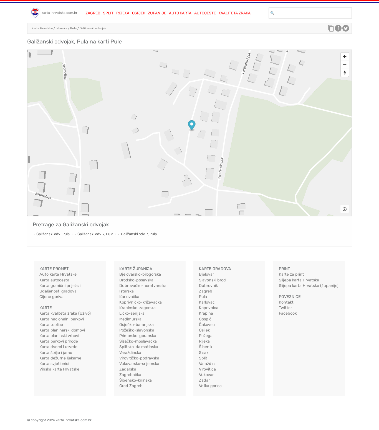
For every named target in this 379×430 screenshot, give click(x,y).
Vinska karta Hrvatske (59, 369)
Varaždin (207, 363)
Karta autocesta (54, 280)
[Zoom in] (345, 57)
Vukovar (206, 374)
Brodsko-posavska (136, 280)
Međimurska (130, 319)
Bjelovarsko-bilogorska (140, 274)
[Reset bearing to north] (345, 73)
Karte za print (291, 274)
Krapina (206, 313)
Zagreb (92, 13)
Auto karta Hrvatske (58, 274)
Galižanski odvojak (93, 28)
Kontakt (286, 302)
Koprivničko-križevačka (140, 302)
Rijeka (122, 13)
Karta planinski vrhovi (59, 335)
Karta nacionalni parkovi (61, 319)
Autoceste (205, 13)
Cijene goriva (51, 296)
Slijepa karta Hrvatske (299, 280)
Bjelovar (206, 274)
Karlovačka (129, 296)
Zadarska (127, 369)
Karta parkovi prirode (58, 341)
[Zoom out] (345, 65)
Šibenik (205, 346)
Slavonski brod (212, 280)
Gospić (205, 319)
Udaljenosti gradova (58, 291)
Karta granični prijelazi (59, 285)
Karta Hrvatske (42, 28)
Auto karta (180, 13)
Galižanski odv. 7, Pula (95, 234)
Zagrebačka (130, 374)
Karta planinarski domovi (62, 330)
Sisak (203, 352)
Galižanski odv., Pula (53, 234)
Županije (157, 13)
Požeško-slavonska (136, 330)
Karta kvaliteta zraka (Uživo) (65, 313)
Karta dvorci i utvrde (58, 346)
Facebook (288, 313)
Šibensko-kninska (135, 380)
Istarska (61, 28)
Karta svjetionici (54, 363)
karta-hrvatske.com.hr (59, 13)
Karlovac (207, 302)
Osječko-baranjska (136, 324)
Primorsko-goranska (137, 335)
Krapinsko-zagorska (137, 307)
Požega (206, 335)
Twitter (285, 307)
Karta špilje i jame (55, 352)
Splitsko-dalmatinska (138, 346)
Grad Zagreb (131, 386)
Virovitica (207, 369)
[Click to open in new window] (338, 29)
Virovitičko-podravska (139, 358)
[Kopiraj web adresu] (331, 29)
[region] (189, 133)
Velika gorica (210, 386)
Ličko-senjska (132, 313)
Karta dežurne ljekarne (60, 358)
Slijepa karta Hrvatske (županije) (308, 285)
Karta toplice (51, 324)
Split (108, 13)
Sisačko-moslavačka (138, 341)
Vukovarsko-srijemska (139, 363)
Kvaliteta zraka (235, 13)
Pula (73, 28)
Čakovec (207, 324)
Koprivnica (208, 307)
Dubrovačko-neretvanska (142, 285)
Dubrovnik (208, 285)
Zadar (204, 380)
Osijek (138, 13)
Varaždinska (130, 352)
